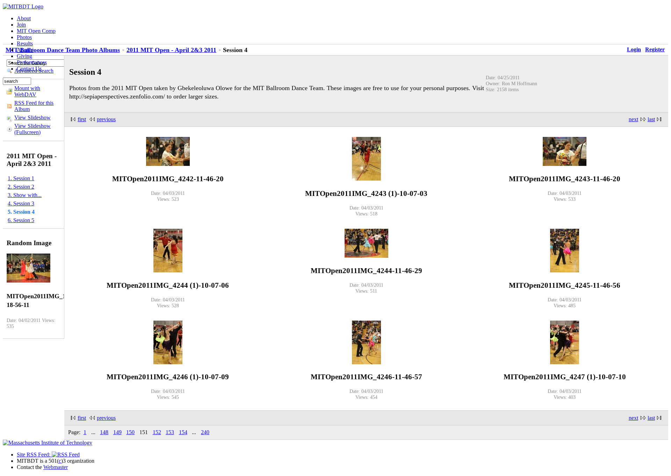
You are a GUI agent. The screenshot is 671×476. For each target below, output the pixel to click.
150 (130, 432)
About (24, 18)
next (633, 119)
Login (634, 49)
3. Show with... (25, 195)
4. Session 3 (21, 203)
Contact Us (29, 69)
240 (205, 432)
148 (104, 432)
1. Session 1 (21, 178)
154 (183, 432)
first (82, 119)
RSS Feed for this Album (33, 106)
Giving (24, 56)
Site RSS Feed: (34, 454)
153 (170, 432)
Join (21, 25)
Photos (24, 37)
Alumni (25, 50)
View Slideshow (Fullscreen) (32, 129)
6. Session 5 (21, 220)
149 (117, 432)
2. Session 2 (21, 187)
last (651, 119)
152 (157, 432)
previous (106, 119)
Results (25, 43)
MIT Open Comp (36, 31)
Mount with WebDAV (27, 91)
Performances (32, 62)
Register (655, 49)
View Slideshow (32, 117)
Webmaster (55, 467)
